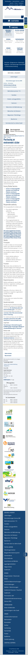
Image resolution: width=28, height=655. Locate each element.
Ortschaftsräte (8, 558)
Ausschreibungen (9, 584)
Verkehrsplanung (9, 639)
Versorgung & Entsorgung (10, 87)
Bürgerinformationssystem (12, 553)
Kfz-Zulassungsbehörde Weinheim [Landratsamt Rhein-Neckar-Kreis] (12, 234)
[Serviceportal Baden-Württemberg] (15, 133)
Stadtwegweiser (19, 40)
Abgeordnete (8, 567)
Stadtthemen (15, 21)
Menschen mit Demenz (14, 111)
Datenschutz (14, 651)
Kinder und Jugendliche (14, 99)
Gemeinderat (8, 555)
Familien (14, 95)
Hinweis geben (8, 1)
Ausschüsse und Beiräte (11, 561)
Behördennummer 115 (14, 91)
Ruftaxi (6, 625)
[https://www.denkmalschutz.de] (14, 468)
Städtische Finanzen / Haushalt (13, 590)
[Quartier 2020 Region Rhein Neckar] (14, 493)
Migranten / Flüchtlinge (14, 115)
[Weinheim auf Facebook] (25, 18)
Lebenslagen (14, 77)
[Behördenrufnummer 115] (14, 449)
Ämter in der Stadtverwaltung (10, 364)
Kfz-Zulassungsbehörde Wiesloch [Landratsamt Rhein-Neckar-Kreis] (12, 237)
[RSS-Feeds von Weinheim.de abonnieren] (25, 23)
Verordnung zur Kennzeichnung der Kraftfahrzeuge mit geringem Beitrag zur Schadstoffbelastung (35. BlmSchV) (14, 326)
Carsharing (7, 628)
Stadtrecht (7, 569)
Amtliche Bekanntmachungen (12, 581)
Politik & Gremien (19, 32)
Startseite (6, 62)
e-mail (5, 377)
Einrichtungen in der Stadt (11, 610)
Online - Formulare (8, 83)
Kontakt (16, 5)
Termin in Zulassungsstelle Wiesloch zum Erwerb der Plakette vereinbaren (13, 200)
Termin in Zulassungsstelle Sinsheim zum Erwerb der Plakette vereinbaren (13, 190)
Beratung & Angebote (8, 32)
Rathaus (8, 40)
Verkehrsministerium (9, 338)
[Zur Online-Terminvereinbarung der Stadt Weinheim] (25, 26)
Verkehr (8, 50)
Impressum (8, 651)
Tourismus (14, 27)
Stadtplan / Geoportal (20, 50)
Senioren (14, 103)
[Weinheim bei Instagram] (25, 20)
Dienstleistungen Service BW (17, 64)
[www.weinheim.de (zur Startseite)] (14, 9)
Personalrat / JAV (9, 595)
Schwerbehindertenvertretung (13, 598)
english (21, 5)
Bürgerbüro (6, 365)
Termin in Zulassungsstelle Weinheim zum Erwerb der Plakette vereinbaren (13, 195)
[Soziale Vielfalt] (14, 456)
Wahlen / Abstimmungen (11, 587)
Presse (16, 3)
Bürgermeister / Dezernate (11, 576)
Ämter (6, 579)
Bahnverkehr (8, 619)
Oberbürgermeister (9, 550)
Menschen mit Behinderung (14, 107)
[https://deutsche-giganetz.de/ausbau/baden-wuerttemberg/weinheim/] (14, 443)
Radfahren (7, 636)
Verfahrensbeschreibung (10, 85)
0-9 (9, 137)
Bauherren (14, 119)
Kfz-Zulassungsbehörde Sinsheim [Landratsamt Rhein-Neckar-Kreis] (12, 231)
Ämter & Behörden (9, 607)
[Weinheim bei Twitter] (25, 22)
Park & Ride (7, 631)
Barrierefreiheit (16, 1)
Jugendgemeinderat (9, 564)
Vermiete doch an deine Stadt (14, 123)
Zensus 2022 (7, 601)
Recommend (8, 355)
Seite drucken (8, 353)
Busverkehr (7, 622)
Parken (6, 633)
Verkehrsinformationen (11, 617)
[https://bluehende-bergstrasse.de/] (14, 475)
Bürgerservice (14, 24)
